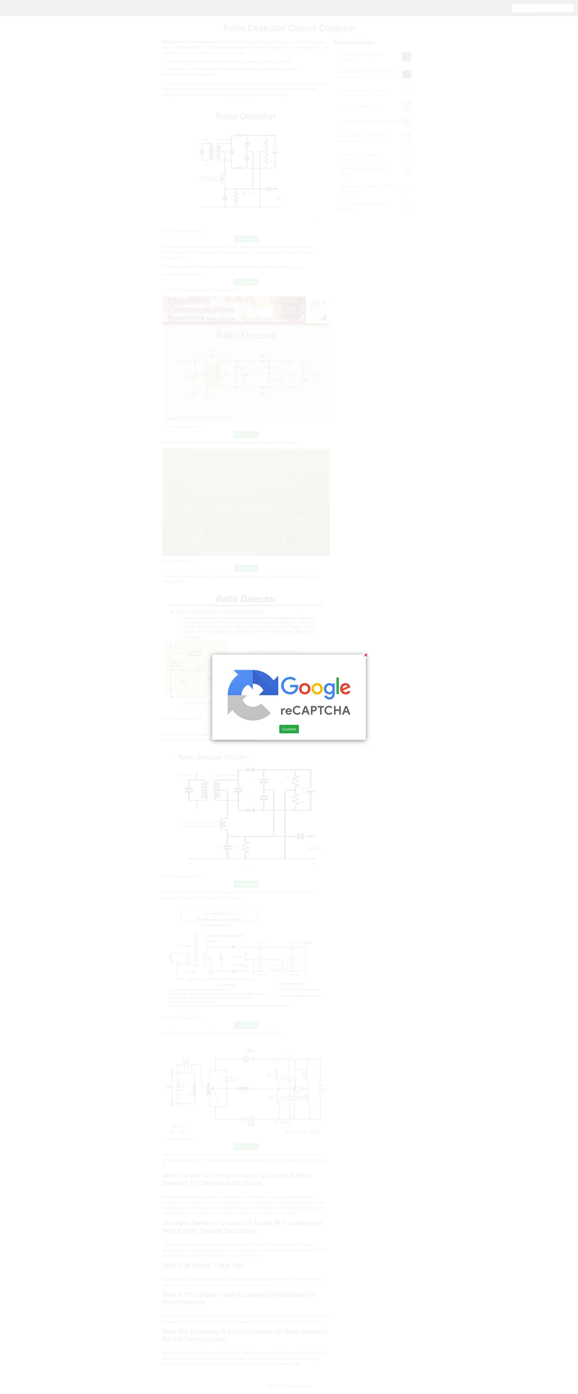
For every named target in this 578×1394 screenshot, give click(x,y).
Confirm (289, 729)
